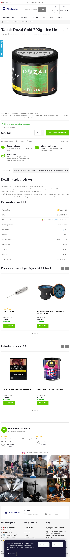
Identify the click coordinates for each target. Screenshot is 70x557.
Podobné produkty (60, 170)
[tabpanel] (18, 302)
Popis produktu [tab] (7, 170)
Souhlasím (57, 545)
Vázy (27, 535)
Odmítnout (43, 545)
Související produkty (44, 170)
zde (8, 549)
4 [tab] (37, 333)
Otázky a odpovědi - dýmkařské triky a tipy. (55, 536)
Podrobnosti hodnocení (25, 34)
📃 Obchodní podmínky (9, 538)
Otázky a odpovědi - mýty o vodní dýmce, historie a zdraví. (56, 532)
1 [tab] (32, 333)
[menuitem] (9, 17)
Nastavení (11, 554)
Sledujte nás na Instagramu (37, 453)
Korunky (28, 530)
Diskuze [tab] (23, 170)
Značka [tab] (32, 170)
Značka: (65, 141)
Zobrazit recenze (21, 431)
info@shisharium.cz (32, 514)
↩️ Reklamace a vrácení (9, 535)
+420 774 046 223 (53, 514)
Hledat (42, 9)
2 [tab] (34, 333)
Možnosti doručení (9, 127)
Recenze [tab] (16, 170)
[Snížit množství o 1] (42, 134)
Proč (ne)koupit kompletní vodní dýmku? (55, 528)
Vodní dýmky (29, 527)
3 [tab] (35, 333)
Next (67, 268)
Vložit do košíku (59, 133)
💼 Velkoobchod (7, 532)
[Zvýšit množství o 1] (42, 131)
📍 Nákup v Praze (8, 530)
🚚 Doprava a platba (6, 2)
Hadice (27, 532)
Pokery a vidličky (30, 538)
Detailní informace (33, 118)
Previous (62, 268)
